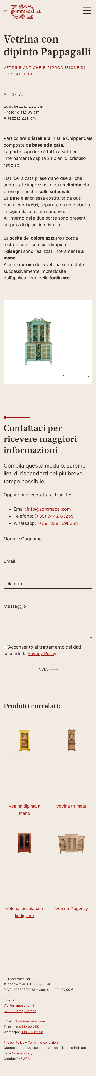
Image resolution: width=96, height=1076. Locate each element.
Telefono (13, 583)
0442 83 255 (29, 1027)
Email (9, 561)
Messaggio (15, 606)
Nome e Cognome (23, 539)
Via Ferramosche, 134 (20, 1005)
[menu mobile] (87, 11)
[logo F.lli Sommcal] (22, 11)
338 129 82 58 (32, 1032)
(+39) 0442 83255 (54, 516)
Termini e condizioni (43, 1042)
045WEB (23, 1059)
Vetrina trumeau (71, 806)
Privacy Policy (42, 653)
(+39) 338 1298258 (57, 523)
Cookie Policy (22, 1053)
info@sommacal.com (49, 509)
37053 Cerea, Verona (20, 1011)
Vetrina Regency (71, 908)
